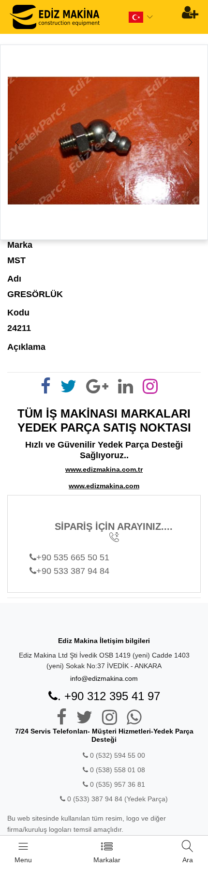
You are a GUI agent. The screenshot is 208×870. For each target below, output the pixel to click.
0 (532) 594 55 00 (116, 755)
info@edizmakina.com (104, 678)
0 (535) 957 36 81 (116, 784)
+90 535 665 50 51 (72, 557)
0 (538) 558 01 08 (116, 770)
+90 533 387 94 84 (72, 571)
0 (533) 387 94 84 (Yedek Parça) (117, 799)
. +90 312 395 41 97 (109, 696)
